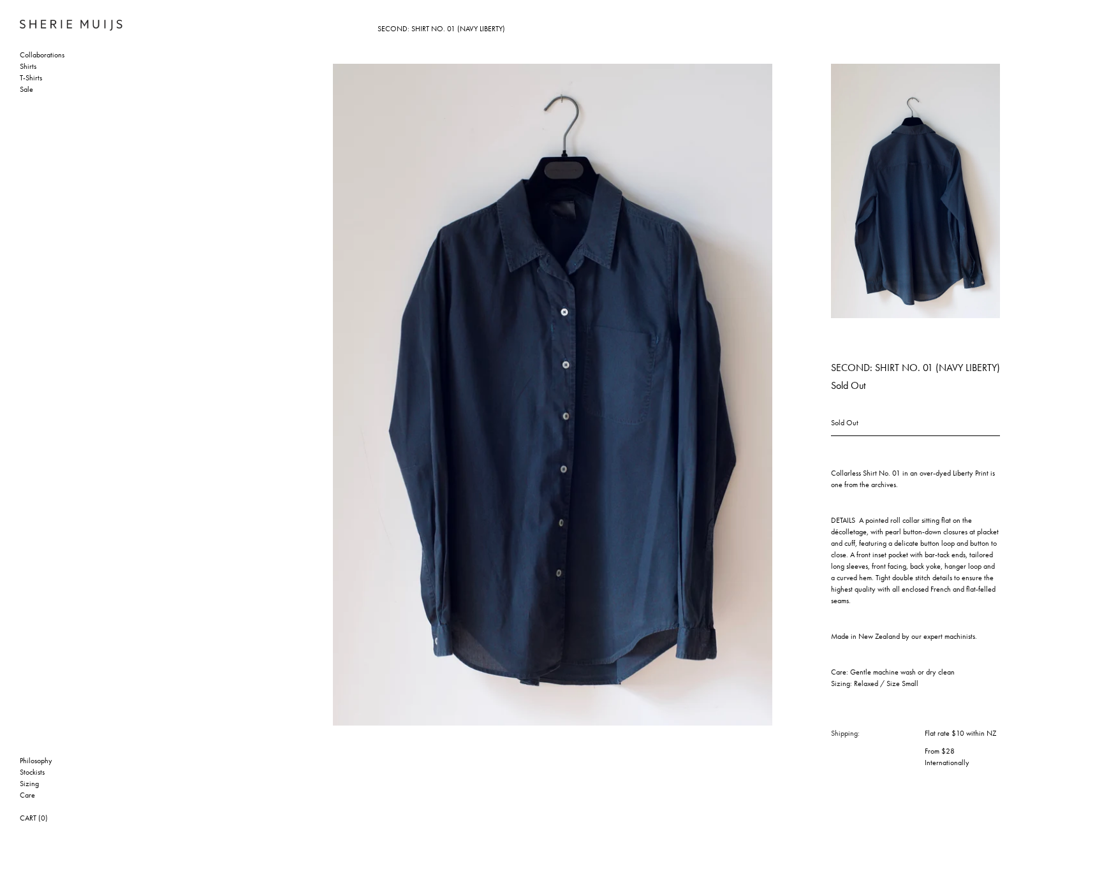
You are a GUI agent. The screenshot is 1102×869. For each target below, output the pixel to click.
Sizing (29, 784)
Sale (26, 90)
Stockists (32, 773)
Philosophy (36, 761)
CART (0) (34, 818)
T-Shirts (31, 78)
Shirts (28, 67)
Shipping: (845, 734)
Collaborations (42, 55)
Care (27, 796)
